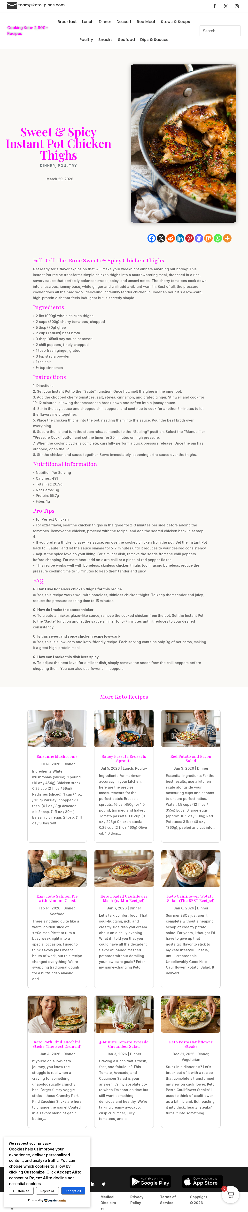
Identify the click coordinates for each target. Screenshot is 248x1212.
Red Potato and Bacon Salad (190, 759)
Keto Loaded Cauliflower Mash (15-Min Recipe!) (124, 898)
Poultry (86, 39)
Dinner (105, 21)
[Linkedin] (180, 238)
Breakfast (67, 21)
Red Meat (146, 21)
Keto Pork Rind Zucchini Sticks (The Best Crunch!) (57, 1044)
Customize (21, 1191)
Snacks (105, 39)
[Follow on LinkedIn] (92, 1184)
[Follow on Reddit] (104, 1184)
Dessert (124, 21)
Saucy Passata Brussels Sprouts (124, 759)
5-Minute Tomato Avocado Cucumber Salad (123, 1044)
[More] (227, 238)
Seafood (126, 39)
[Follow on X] (226, 6)
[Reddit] (170, 238)
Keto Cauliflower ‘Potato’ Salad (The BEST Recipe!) (191, 898)
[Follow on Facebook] (214, 6)
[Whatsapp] (218, 238)
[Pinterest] (189, 238)
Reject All (47, 1191)
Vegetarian (191, 1059)
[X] (161, 238)
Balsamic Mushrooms (57, 756)
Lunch (87, 21)
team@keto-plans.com (41, 5)
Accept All (73, 1191)
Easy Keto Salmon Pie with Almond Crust (57, 898)
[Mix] (208, 238)
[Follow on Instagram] (237, 6)
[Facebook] (151, 238)
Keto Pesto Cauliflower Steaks (191, 1044)
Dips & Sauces (154, 39)
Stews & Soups (175, 21)
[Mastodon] (199, 238)
